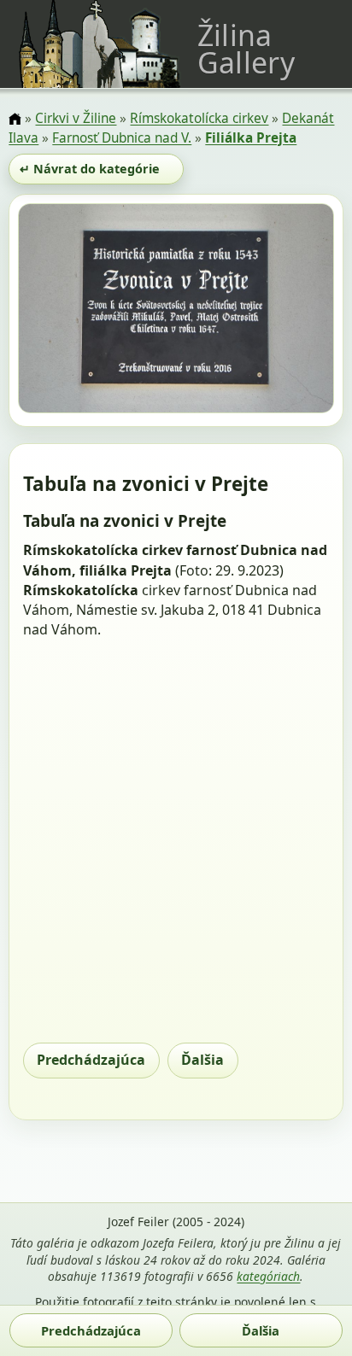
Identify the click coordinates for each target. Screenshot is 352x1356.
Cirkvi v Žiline (75, 118)
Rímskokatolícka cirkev (199, 118)
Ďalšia (202, 1059)
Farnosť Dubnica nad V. (121, 138)
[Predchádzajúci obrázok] (65, 310)
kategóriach (268, 1276)
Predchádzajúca (91, 1059)
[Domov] (15, 120)
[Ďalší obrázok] (286, 310)
